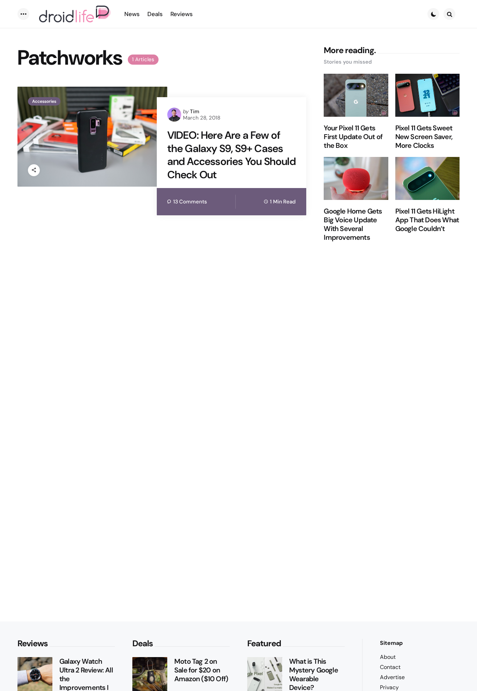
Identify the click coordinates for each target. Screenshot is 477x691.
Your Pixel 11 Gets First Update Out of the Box (353, 137)
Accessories (44, 101)
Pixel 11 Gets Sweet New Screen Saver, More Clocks (424, 137)
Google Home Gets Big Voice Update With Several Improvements (353, 224)
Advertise (392, 677)
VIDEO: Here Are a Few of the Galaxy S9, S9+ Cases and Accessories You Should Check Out (231, 155)
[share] (34, 170)
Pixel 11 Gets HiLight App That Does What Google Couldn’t (427, 220)
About (388, 657)
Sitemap (391, 643)
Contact (390, 667)
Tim (194, 111)
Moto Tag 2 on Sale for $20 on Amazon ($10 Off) (201, 670)
